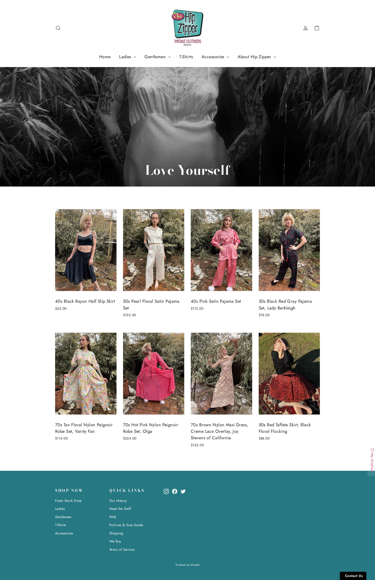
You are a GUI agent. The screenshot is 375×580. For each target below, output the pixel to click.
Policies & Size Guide (126, 524)
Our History (118, 500)
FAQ (112, 516)
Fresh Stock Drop (68, 500)
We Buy (115, 541)
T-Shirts (186, 57)
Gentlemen (156, 57)
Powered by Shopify (188, 565)
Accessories (214, 57)
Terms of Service (122, 549)
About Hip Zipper (255, 57)
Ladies (126, 57)
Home (105, 57)
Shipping (116, 533)
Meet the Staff (120, 508)
